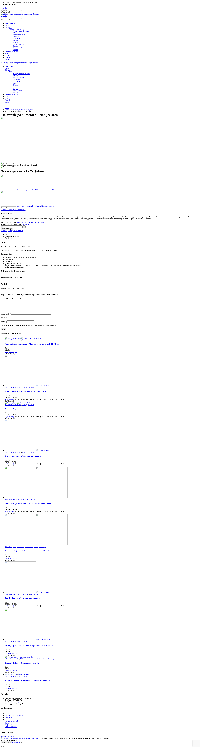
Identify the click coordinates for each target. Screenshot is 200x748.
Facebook (4, 231)
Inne (14, 547)
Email (21, 231)
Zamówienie (16, 742)
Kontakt (7, 59)
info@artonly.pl (15, 702)
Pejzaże (15, 46)
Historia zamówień (11, 727)
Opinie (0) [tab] (8, 238)
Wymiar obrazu (6, 224)
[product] (102, 338)
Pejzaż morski (17, 48)
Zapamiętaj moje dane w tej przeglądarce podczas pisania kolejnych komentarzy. (29, 325)
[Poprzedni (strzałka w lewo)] (1, 746)
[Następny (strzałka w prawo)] (4, 746)
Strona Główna (10, 23)
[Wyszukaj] (21, 10)
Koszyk (7, 57)
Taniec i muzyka (18, 44)
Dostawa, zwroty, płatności (14, 715)
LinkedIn (16, 231)
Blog (6, 53)
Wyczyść (26, 224)
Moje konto (9, 725)
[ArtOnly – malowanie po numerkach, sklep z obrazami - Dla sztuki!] (20, 14)
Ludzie (15, 40)
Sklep (7, 25)
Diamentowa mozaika (12, 52)
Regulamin (8, 717)
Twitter (10, 231)
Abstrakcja (16, 38)
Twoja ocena (6, 298)
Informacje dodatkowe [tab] (12, 236)
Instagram (11, 736)
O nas (7, 55)
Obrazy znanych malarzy (21, 31)
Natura (15, 42)
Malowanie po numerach (17, 29)
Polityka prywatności (12, 721)
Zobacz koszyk (6, 742)
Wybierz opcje (9, 399)
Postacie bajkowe (19, 35)
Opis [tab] (6, 234)
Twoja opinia (6, 314)
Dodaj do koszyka (7, 229)
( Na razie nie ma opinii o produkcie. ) (13, 210)
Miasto (15, 33)
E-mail (3, 321)
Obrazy (7, 27)
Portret (15, 50)
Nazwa (4, 317)
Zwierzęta (16, 36)
